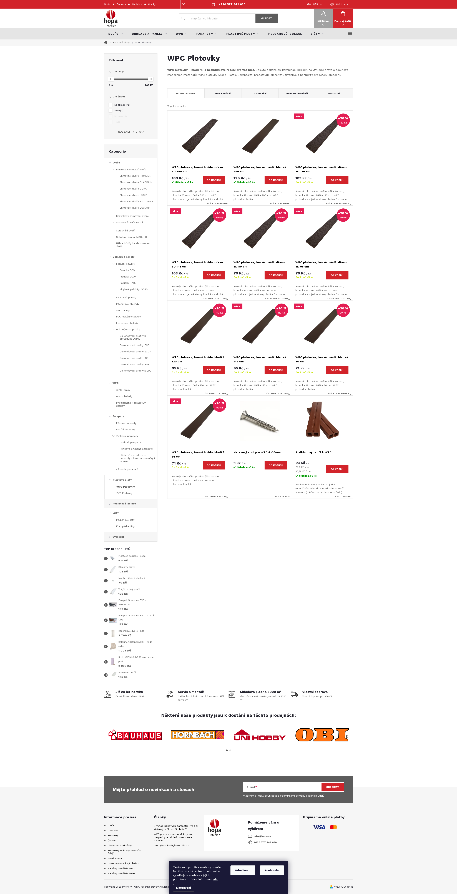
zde (215, 879)
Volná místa (115, 858)
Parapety (118, 416)
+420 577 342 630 (265, 842)
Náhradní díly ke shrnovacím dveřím (133, 245)
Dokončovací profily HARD (135, 364)
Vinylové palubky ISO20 (134, 289)
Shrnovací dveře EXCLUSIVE (136, 201)
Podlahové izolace (124, 503)
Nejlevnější (223, 93)
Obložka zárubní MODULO (131, 237)
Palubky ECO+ (128, 276)
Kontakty (137, 4)
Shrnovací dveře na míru (130, 222)
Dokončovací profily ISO (134, 358)
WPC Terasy (123, 389)
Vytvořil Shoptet (343, 886)
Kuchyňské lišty (125, 526)
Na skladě (122, 104)
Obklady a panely (123, 256)
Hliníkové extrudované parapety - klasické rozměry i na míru (137, 458)
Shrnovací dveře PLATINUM (136, 182)
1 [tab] (227, 750)
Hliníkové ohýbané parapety (136, 448)
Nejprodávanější (297, 93)
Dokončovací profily (128, 329)
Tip (117, 122)
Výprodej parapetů (127, 469)
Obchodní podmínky (120, 845)
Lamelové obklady (127, 323)
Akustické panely (126, 297)
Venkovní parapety (127, 436)
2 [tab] (230, 750)
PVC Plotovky (124, 493)
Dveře (116, 162)
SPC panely (123, 310)
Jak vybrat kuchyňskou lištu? (171, 845)
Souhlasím (272, 870)
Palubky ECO (127, 270)
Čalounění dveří (125, 230)
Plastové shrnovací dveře (131, 169)
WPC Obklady (124, 396)
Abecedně (334, 93)
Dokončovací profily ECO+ (135, 351)
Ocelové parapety (130, 442)
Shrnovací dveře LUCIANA (135, 207)
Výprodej (118, 536)
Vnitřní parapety (125, 429)
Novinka (120, 116)
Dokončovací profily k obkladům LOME (133, 337)
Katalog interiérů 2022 (121, 868)
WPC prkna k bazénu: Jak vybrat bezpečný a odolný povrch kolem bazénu (174, 837)
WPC (115, 383)
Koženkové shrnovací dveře (132, 215)
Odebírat (332, 787)
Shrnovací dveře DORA (133, 188)
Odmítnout (243, 870)
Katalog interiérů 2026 (121, 873)
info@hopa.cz (262, 836)
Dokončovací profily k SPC (135, 370)
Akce (118, 110)
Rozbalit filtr (129, 131)
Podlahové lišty (125, 519)
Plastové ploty (122, 479)
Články (152, 4)
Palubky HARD (128, 282)
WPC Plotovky (125, 486)
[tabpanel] (135, 735)
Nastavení (183, 887)
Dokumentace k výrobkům (123, 863)
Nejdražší (260, 93)
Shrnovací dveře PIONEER (135, 175)
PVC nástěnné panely (128, 316)
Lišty (115, 512)
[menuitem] (115, 34)
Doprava (121, 4)
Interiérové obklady (127, 303)
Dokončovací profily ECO (134, 345)
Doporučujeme (185, 93)
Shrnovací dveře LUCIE (133, 195)
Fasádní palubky (125, 263)
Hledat (266, 18)
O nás (107, 4)
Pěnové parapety (126, 423)
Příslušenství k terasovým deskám (131, 404)
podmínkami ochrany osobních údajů (302, 795)
